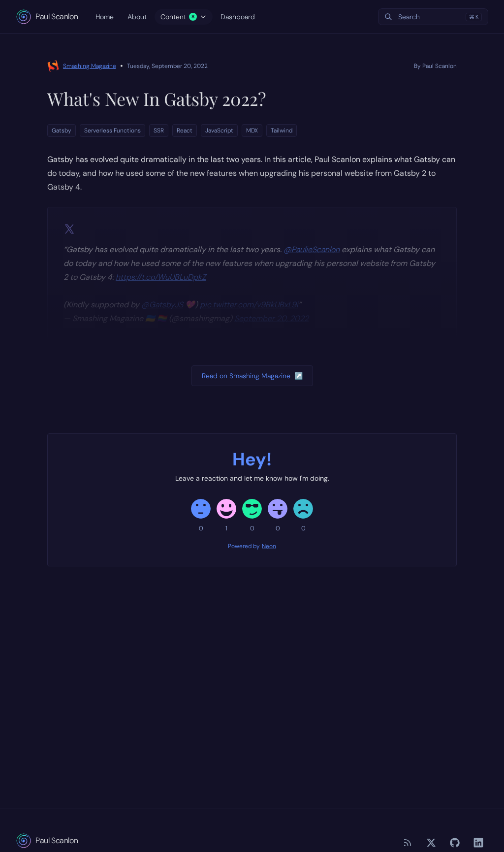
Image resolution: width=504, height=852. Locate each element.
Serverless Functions (112, 130)
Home (104, 16)
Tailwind (281, 130)
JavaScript (219, 130)
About (137, 16)
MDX (252, 130)
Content (177, 16)
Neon (269, 546)
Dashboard (237, 16)
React (184, 130)
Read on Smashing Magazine (252, 375)
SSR (159, 130)
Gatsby (61, 130)
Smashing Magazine (89, 66)
